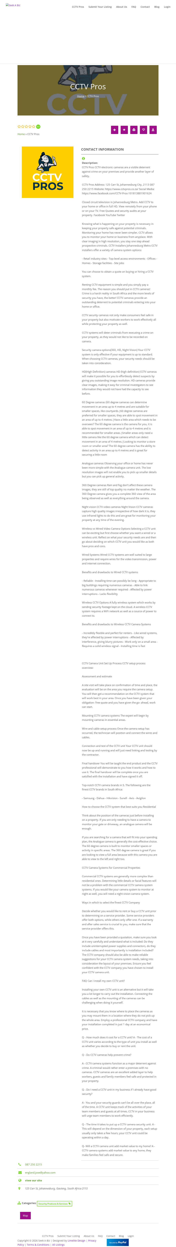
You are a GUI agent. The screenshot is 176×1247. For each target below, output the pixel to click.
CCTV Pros (78, 7)
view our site (33, 1180)
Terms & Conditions (38, 1244)
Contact (145, 7)
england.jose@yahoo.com (40, 1172)
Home (80, 96)
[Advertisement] (88, 39)
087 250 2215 (33, 1164)
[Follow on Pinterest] (155, 1241)
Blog (157, 7)
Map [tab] (25, 1215)
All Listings (58, 1244)
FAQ (133, 7)
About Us (121, 7)
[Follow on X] (149, 1241)
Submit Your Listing (100, 7)
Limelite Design (76, 1240)
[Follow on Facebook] (142, 1241)
